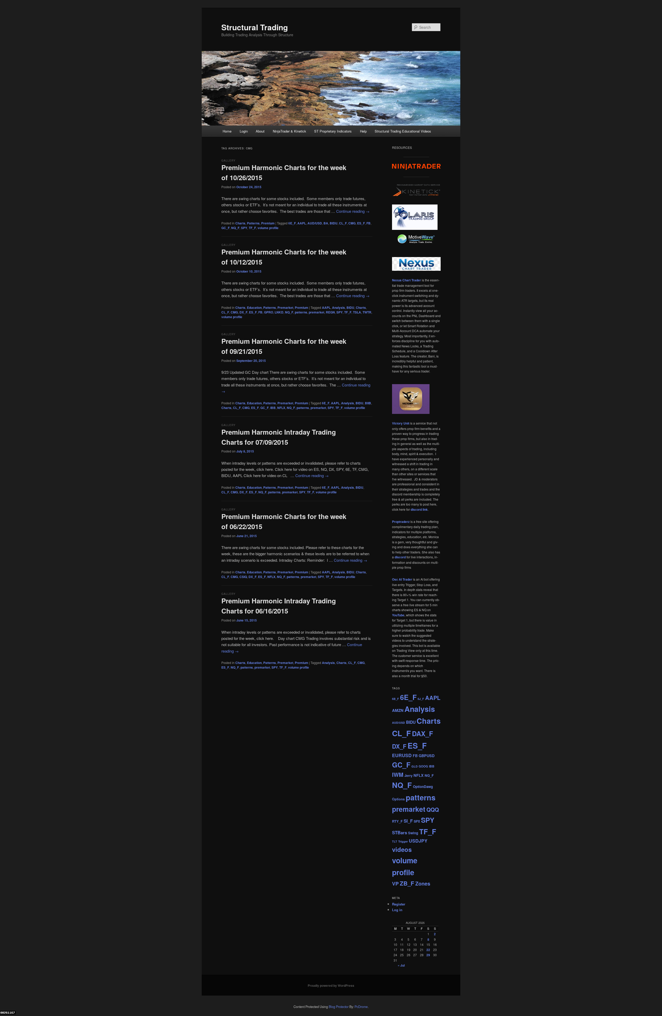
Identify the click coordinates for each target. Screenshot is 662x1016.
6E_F (292, 223)
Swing (413, 832)
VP (395, 883)
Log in (397, 909)
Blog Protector (339, 1006)
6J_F (421, 699)
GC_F (225, 227)
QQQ (432, 809)
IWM (397, 775)
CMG (352, 223)
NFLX (281, 407)
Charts (240, 223)
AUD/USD (314, 223)
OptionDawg (423, 786)
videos (402, 849)
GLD (414, 766)
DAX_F (422, 733)
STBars (399, 832)
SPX (417, 821)
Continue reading (353, 211)
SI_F (408, 821)
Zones (422, 883)
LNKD (279, 312)
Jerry (408, 775)
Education (254, 307)
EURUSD (402, 755)
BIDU (333, 223)
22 (428, 949)
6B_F (395, 699)
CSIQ (243, 576)
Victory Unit (400, 423)
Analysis (338, 307)
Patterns (253, 223)
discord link (419, 509)
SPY (244, 227)
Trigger (403, 841)
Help (363, 131)
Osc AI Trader (402, 579)
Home (227, 131)
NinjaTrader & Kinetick (289, 131)
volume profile (268, 227)
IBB (273, 407)
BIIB (368, 403)
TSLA (357, 312)
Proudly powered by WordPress (331, 985)
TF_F (252, 227)
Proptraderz (401, 521)
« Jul (401, 965)
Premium (268, 223)
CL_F (343, 223)
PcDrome (361, 1006)
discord (400, 557)
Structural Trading (254, 27)
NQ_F (235, 227)
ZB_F (407, 883)
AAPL (301, 223)
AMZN (397, 710)
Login (244, 131)
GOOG (423, 766)
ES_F (361, 223)
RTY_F (397, 821)
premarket (316, 312)
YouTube (398, 615)
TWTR (367, 312)
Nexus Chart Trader (406, 280)
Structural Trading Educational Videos (403, 131)
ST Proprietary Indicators (333, 131)
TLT (394, 841)
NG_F (429, 775)
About (260, 131)
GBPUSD (426, 755)
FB (368, 223)
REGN (330, 312)
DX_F (243, 312)
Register (398, 904)
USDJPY (418, 840)
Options (398, 799)
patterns (301, 312)
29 (428, 955)
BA (326, 223)
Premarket (285, 307)
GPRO (268, 312)
